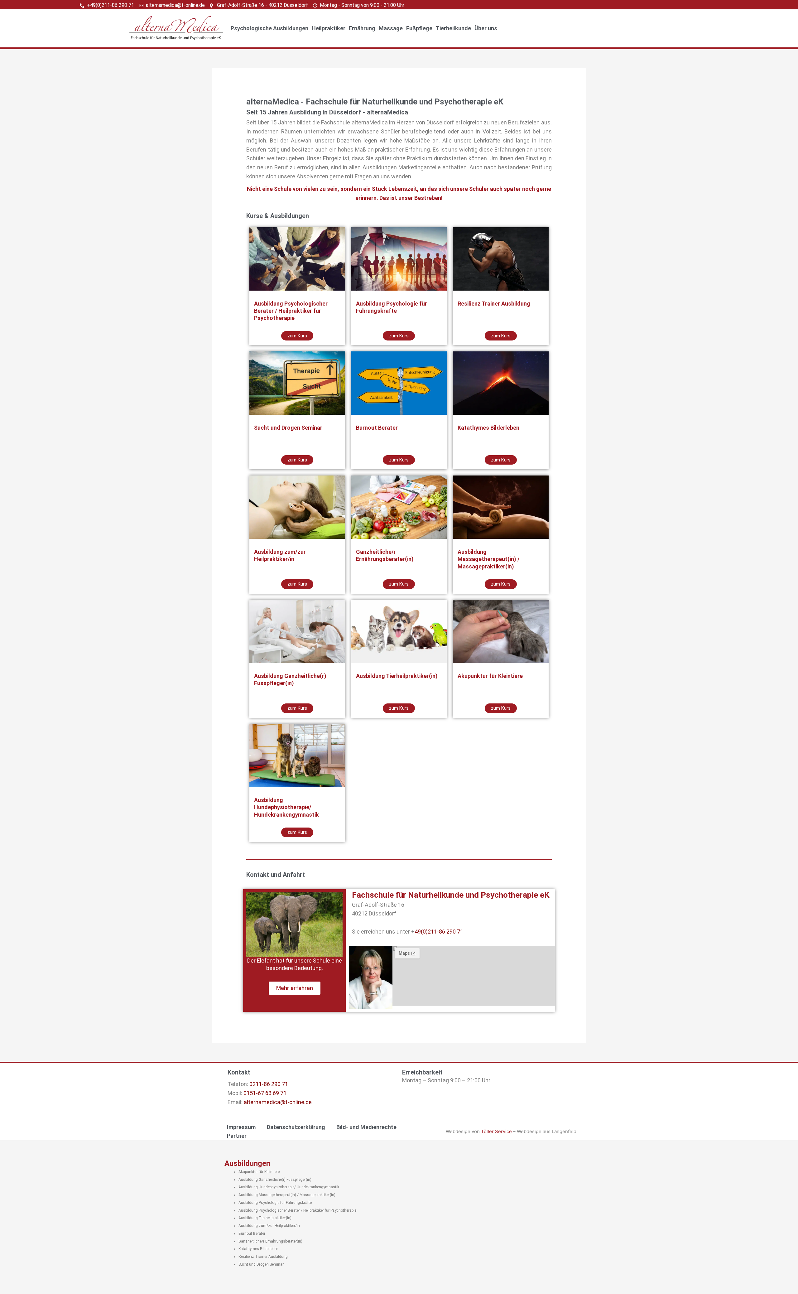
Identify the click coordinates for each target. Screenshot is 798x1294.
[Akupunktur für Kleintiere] (501, 631)
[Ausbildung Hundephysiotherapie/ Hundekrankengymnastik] (297, 755)
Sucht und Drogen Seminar (261, 1264)
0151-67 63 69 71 (264, 1093)
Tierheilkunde (453, 28)
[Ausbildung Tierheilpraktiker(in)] (399, 631)
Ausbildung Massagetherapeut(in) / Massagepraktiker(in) (286, 1195)
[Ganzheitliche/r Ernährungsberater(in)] (399, 507)
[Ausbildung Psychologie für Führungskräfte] (399, 258)
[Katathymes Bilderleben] (501, 382)
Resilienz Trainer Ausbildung (263, 1256)
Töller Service (496, 1131)
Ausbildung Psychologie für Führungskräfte (275, 1202)
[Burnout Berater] (399, 382)
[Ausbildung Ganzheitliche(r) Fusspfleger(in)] (297, 631)
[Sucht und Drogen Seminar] (297, 382)
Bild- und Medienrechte (366, 1127)
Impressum (241, 1127)
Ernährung (362, 28)
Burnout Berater (251, 1233)
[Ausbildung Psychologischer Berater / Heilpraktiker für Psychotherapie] (297, 258)
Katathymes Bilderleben (258, 1249)
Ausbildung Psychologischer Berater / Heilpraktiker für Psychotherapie (297, 1210)
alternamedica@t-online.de (278, 1102)
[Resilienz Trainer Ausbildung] (501, 258)
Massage (391, 28)
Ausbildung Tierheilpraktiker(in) (264, 1218)
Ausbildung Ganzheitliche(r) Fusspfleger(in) (274, 1179)
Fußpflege (419, 28)
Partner (237, 1135)
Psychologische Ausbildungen (269, 28)
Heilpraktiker (328, 28)
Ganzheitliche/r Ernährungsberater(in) (270, 1241)
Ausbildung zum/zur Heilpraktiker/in (269, 1226)
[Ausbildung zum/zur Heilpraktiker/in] (297, 507)
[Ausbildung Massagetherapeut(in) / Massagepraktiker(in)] (501, 507)
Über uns (485, 28)
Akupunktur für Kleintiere (259, 1172)
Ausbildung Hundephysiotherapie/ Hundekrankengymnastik (288, 1187)
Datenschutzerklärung (296, 1127)
